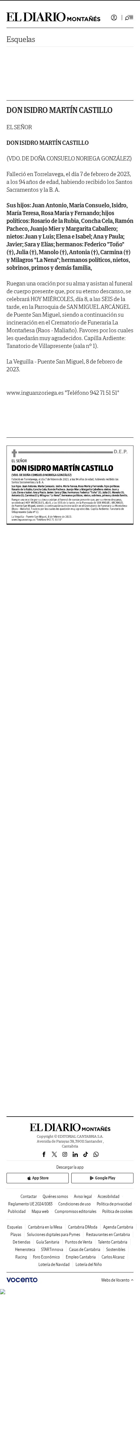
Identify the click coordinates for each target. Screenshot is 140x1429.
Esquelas (21, 39)
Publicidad (17, 1211)
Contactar (29, 1196)
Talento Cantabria (112, 1242)
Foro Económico (46, 1257)
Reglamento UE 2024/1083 (30, 1204)
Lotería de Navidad (54, 1264)
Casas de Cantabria (84, 1249)
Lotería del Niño (89, 1264)
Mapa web (40, 1211)
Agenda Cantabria (118, 1227)
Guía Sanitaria (47, 1242)
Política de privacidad (114, 1204)
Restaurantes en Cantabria (108, 1234)
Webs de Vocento (115, 1280)
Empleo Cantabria (81, 1257)
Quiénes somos (55, 1196)
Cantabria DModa (82, 1227)
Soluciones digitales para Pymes (53, 1234)
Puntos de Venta (78, 1242)
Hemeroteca (25, 1249)
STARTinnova (52, 1249)
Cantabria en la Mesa (45, 1227)
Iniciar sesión (114, 17)
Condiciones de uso (74, 1204)
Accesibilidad (108, 1196)
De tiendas (21, 1242)
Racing (21, 1257)
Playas (15, 1234)
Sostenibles (115, 1249)
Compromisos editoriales (75, 1211)
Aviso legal (83, 1196)
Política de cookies (117, 1211)
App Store (40, 1177)
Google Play (105, 1177)
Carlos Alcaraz (113, 1257)
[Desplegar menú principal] (129, 17)
